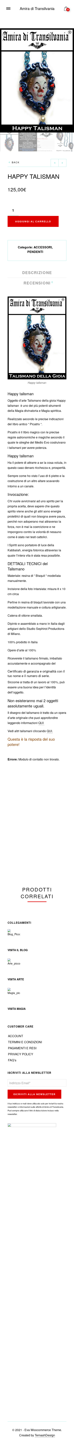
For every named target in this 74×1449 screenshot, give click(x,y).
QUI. (50, 731)
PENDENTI (35, 252)
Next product (62, 163)
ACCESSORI (43, 247)
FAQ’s (12, 1060)
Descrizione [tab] (37, 272)
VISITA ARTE (16, 979)
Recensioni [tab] (37, 283)
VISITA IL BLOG (18, 950)
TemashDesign (45, 1435)
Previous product (54, 163)
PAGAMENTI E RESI (22, 1048)
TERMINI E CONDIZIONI (25, 1042)
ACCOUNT (15, 1036)
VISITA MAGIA (17, 1009)
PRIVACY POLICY (20, 1054)
